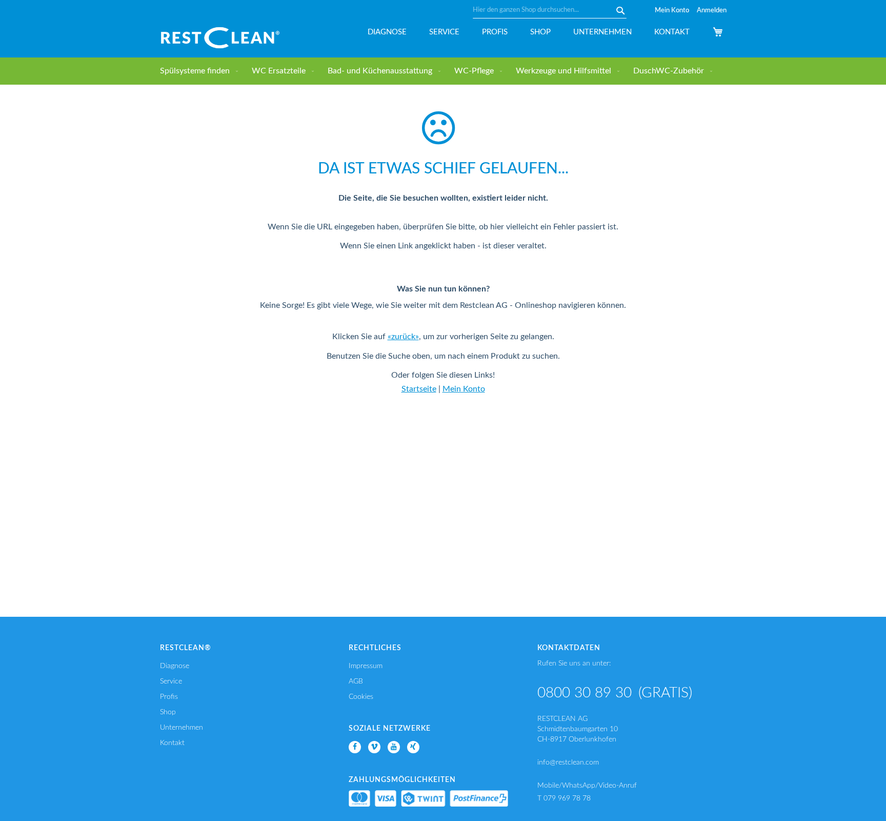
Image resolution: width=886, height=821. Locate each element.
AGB (356, 681)
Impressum (365, 666)
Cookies (361, 696)
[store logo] (220, 37)
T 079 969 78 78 (564, 798)
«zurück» (403, 337)
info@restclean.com (568, 762)
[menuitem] (197, 71)
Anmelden (712, 10)
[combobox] (550, 10)
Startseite (418, 389)
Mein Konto (672, 10)
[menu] (443, 71)
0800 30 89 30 (584, 693)
